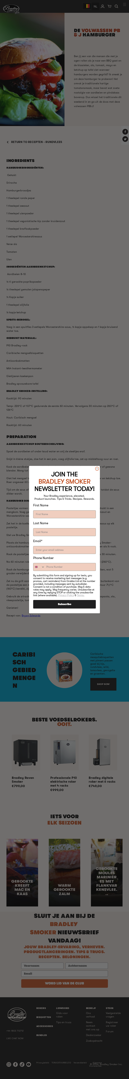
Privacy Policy (66, 595)
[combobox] (39, 567)
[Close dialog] (97, 468)
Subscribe (64, 604)
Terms (80, 595)
